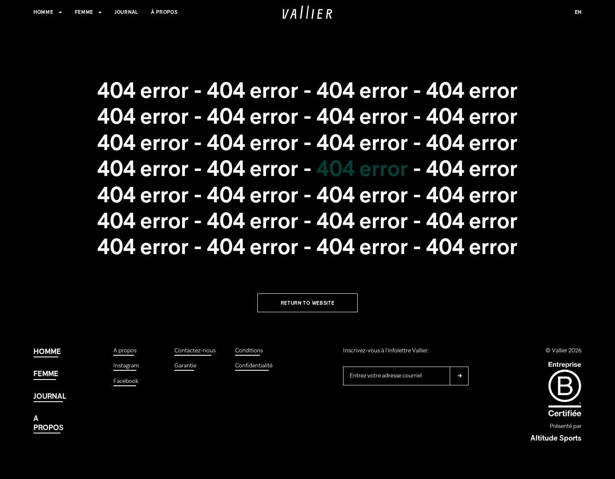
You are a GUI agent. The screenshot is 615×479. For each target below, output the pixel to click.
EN (578, 12)
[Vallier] (307, 12)
